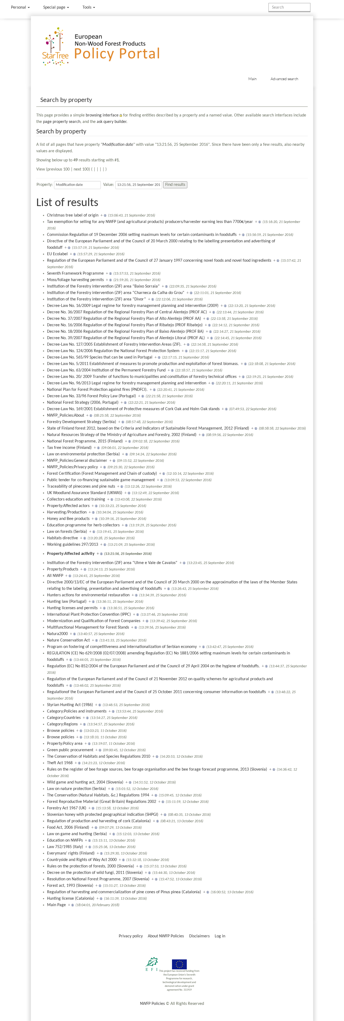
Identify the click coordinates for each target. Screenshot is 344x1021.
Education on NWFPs (65, 840)
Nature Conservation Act (68, 640)
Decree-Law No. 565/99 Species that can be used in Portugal (99, 357)
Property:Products (62, 569)
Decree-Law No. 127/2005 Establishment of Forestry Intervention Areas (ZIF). (114, 344)
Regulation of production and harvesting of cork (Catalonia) (99, 821)
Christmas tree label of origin (72, 215)
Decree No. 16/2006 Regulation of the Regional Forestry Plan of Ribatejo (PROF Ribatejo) (125, 325)
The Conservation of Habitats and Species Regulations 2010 (98, 756)
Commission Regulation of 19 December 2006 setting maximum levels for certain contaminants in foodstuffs (141, 235)
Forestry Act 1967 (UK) (66, 808)
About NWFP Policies (166, 936)
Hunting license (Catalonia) (70, 898)
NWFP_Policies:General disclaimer (77, 461)
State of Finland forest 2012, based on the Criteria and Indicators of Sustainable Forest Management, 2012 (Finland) (148, 428)
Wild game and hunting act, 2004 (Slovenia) (85, 782)
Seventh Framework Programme (75, 273)
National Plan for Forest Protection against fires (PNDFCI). (97, 390)
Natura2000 (57, 634)
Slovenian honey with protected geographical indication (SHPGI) (102, 815)
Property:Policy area (65, 744)
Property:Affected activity (71, 554)
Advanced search (284, 78)
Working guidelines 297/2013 (72, 545)
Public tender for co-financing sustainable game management (101, 480)
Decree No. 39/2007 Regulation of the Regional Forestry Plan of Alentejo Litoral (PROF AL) (126, 338)
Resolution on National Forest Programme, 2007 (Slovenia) (98, 879)
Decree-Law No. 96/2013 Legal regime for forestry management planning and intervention (126, 383)
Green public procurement (70, 750)
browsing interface (102, 115)
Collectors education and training (76, 499)
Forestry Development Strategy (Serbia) (81, 422)
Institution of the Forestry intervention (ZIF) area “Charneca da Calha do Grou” (115, 293)
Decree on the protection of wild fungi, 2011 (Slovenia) (95, 873)
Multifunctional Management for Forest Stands (88, 627)
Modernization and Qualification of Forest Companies (93, 621)
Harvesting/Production (67, 512)
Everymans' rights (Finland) (71, 853)
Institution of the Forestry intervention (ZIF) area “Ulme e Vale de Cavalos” (112, 563)
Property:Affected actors (68, 506)
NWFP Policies (152, 1004)
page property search (61, 122)
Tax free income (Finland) (69, 448)
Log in (220, 936)
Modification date (117, 145)
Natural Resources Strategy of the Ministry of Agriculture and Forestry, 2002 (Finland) (121, 435)
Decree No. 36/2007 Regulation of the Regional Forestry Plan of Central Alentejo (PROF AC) (127, 312)
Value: (108, 185)
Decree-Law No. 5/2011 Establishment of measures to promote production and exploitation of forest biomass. (143, 364)
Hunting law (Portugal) (67, 602)
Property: (45, 185)
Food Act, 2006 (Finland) (68, 827)
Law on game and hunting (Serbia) (77, 834)
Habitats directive (62, 538)
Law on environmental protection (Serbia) (83, 454)
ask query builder (111, 122)
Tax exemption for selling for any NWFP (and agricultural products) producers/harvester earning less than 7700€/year (150, 222)
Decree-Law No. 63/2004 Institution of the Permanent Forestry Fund (106, 370)
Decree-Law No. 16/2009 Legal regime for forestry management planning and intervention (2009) (132, 306)
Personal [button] (19, 7)
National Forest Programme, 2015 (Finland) (85, 441)
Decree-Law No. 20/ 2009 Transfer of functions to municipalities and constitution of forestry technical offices (141, 377)
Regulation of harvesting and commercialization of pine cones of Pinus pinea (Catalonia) (124, 892)
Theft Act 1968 (60, 763)
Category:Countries (64, 718)
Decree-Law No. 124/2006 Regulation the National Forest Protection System (113, 351)
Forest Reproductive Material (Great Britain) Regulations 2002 (101, 802)
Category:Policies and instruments (76, 711)
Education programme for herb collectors (83, 525)
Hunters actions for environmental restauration (88, 595)
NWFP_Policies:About (65, 415)
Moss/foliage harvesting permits (75, 280)
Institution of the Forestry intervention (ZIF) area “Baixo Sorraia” (103, 286)
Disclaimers (199, 936)
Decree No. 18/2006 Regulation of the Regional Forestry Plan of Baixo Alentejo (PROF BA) (125, 331)
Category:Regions (62, 724)
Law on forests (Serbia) (67, 532)
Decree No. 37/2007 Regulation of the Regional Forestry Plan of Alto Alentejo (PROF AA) (124, 319)
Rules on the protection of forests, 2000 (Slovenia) (90, 866)
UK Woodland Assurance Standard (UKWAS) (84, 493)
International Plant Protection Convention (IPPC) (89, 614)
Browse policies (60, 731)
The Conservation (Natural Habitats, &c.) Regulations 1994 (98, 795)
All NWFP (55, 576)
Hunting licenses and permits (72, 608)
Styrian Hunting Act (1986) (70, 705)
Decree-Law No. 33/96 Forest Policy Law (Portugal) (91, 396)
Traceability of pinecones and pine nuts (81, 486)
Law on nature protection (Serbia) (76, 789)
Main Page (56, 905)
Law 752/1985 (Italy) (65, 847)
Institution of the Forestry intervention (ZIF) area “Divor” (96, 299)
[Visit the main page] (108, 47)
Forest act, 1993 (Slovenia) (70, 886)
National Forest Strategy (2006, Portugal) (83, 402)
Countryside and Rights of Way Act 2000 (82, 860)
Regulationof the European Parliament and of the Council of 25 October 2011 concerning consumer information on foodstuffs (156, 692)
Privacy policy (131, 936)
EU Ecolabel (57, 254)
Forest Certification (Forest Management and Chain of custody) (102, 473)
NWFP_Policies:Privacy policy (72, 467)
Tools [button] (87, 7)
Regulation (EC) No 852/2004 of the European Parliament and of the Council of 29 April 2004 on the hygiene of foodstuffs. (153, 666)
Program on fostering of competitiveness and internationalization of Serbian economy (122, 647)
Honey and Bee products (68, 519)
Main (252, 78)
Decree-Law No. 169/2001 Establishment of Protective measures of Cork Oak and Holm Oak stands (133, 409)
